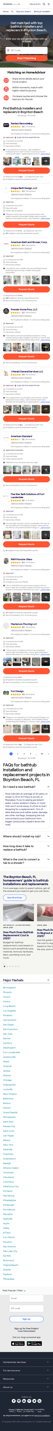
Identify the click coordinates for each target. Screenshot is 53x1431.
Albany (6, 1140)
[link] (26, 128)
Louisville (8, 1089)
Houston (7, 1242)
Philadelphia (9, 1200)
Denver (7, 1038)
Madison (7, 1274)
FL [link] (12, 11)
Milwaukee (8, 1279)
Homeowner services (14, 1362)
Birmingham (9, 987)
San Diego (8, 1024)
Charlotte (8, 1154)
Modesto (7, 1015)
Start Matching (26, 58)
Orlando (7, 1066)
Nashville (7, 1219)
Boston (7, 1103)
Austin (6, 1223)
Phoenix (7, 992)
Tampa (6, 1071)
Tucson (6, 997)
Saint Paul (8, 1121)
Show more (45, 154)
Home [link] (5, 11)
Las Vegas (8, 1135)
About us (7, 1387)
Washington (9, 1047)
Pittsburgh (8, 1205)
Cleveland (8, 1177)
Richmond (8, 1260)
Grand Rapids (10, 1112)
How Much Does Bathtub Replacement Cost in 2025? (18, 935)
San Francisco (10, 1029)
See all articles (14, 897)
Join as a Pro (35, 4)
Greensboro (9, 1158)
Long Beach (9, 1006)
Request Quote (26, 170)
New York (8, 1145)
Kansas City (9, 1126)
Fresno (6, 1001)
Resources (8, 1379)
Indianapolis (9, 1084)
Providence (9, 1209)
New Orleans (10, 1094)
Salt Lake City (10, 1251)
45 (42, 754)
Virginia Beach (10, 1265)
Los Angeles (9, 1010)
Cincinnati (8, 1172)
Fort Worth (9, 1237)
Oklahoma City (11, 1186)
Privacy (11, 1410)
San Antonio (9, 1246)
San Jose (7, 1034)
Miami (6, 1061)
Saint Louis (8, 1131)
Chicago (7, 1080)
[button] (7, 161)
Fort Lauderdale (11, 1052)
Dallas (6, 1228)
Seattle (7, 1269)
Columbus (8, 1182)
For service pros (11, 1370)
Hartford (7, 1043)
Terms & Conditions (42, 1416)
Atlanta (7, 1075)
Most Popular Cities (13, 1290)
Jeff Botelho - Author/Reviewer (16, 925)
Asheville (7, 1149)
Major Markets (13, 980)
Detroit (7, 1108)
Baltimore (8, 1098)
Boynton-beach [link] (23, 11)
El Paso (7, 1232)
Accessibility (39, 1411)
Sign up (26, 1319)
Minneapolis (9, 1117)
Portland (7, 1191)
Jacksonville (9, 1057)
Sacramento (9, 1020)
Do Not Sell (28, 1410)
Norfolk (7, 1256)
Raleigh (7, 1163)
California (19, 1410)
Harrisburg (8, 1195)
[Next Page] (48, 753)
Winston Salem (11, 1168)
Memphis (8, 1214)
